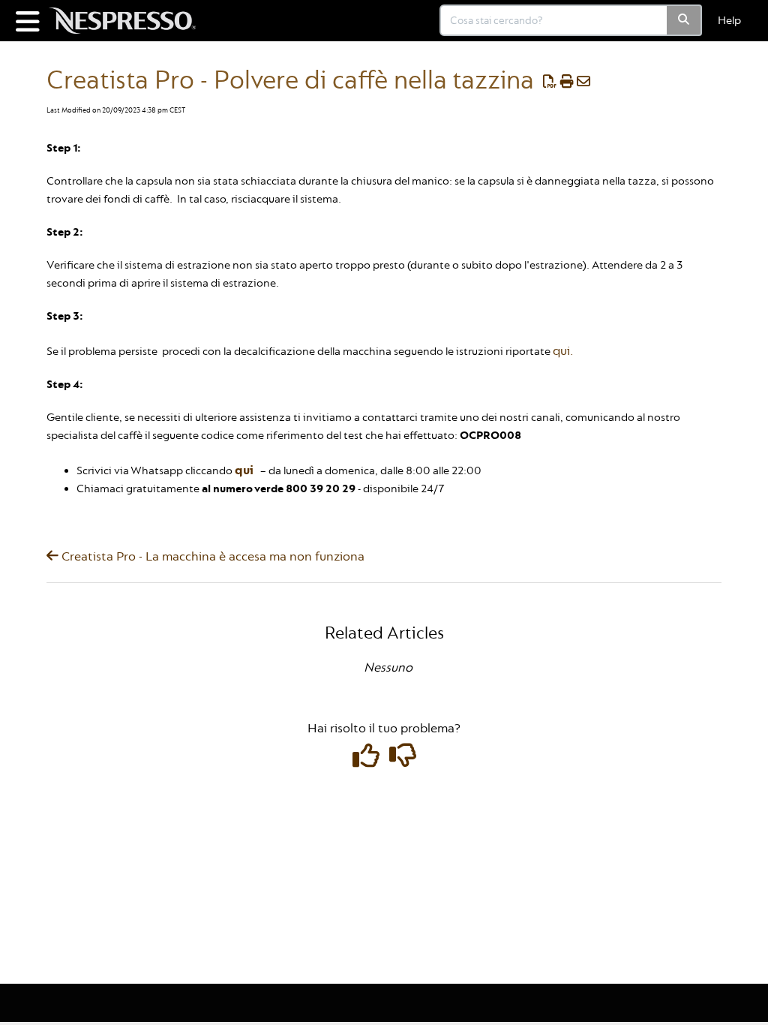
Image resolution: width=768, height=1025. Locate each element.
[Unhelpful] (402, 761)
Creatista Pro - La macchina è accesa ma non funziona (211, 556)
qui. (563, 351)
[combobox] (554, 20)
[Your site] (128, 13)
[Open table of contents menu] (30, 20)
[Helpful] (367, 761)
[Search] (684, 20)
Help (729, 21)
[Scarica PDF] (550, 82)
